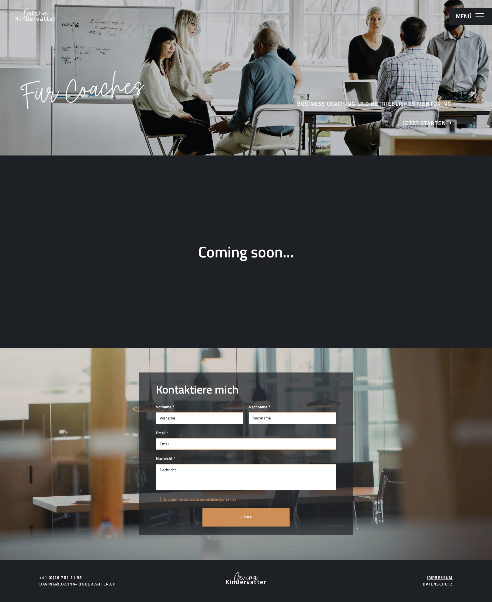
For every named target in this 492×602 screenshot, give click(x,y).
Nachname (259, 407)
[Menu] (479, 16)
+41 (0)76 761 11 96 (60, 577)
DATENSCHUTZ (437, 584)
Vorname (165, 407)
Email (162, 433)
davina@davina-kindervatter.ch (77, 584)
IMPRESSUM (440, 577)
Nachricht (165, 458)
